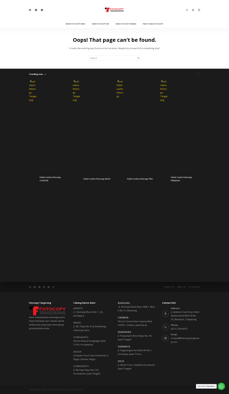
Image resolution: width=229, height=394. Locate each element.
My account (194, 287)
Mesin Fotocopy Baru (75, 24)
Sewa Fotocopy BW (100, 24)
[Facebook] (30, 10)
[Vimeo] (53, 287)
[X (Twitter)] (36, 10)
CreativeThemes (75, 389)
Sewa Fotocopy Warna (126, 24)
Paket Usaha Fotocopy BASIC (97, 178)
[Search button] (138, 58)
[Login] (193, 10)
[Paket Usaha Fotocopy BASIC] (77, 179)
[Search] (187, 10)
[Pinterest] (44, 287)
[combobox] (112, 58)
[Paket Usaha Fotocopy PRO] (120, 179)
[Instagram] (42, 10)
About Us (181, 287)
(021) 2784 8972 (179, 328)
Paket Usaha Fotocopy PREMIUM (181, 179)
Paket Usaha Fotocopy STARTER (50, 179)
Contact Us (169, 287)
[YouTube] (49, 287)
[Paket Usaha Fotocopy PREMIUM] (164, 179)
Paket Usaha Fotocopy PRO (140, 178)
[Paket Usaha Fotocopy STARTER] (33, 179)
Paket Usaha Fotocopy (153, 24)
